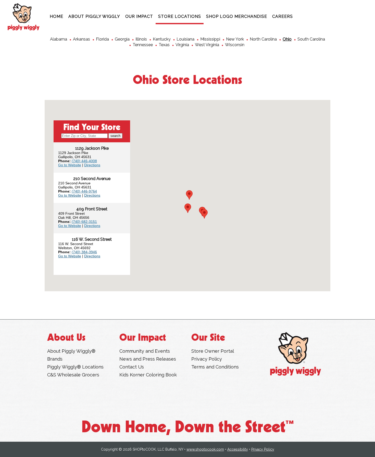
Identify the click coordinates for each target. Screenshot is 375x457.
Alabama (58, 39)
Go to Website (69, 165)
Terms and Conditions (215, 367)
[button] (204, 214)
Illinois (141, 39)
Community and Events (144, 351)
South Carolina (311, 39)
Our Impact (139, 16)
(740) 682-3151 (84, 222)
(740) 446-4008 (84, 161)
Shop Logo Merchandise (236, 16)
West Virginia (207, 44)
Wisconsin (234, 44)
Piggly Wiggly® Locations (75, 367)
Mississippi (210, 39)
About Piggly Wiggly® (71, 351)
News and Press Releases (147, 359)
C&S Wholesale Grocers (73, 374)
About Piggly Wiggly (94, 16)
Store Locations (179, 16)
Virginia (182, 44)
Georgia (122, 39)
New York (235, 39)
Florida (102, 39)
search (115, 136)
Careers (282, 16)
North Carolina (263, 39)
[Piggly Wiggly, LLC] (295, 354)
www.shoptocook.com (205, 449)
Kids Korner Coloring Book (148, 374)
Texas (164, 44)
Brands (54, 359)
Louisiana (185, 39)
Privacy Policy (206, 359)
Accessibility (237, 449)
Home (56, 16)
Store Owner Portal (212, 351)
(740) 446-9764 (84, 191)
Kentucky (162, 39)
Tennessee (143, 44)
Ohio (287, 39)
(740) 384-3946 (84, 252)
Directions (92, 165)
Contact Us (131, 367)
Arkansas (81, 39)
